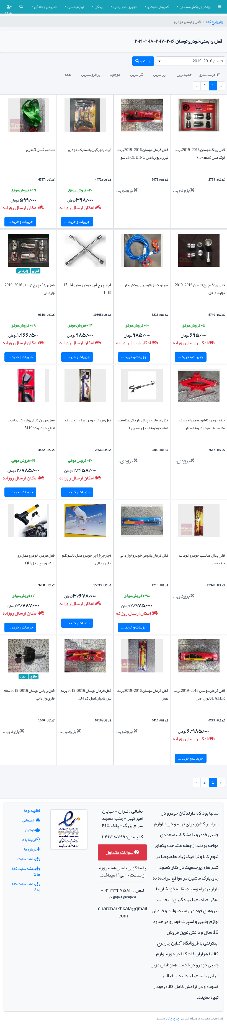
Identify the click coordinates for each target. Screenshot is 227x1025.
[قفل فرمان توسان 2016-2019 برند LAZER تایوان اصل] (199, 657)
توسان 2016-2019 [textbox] (208, 61)
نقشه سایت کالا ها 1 (26, 871)
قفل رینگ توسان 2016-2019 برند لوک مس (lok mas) (200, 153)
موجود (115, 74)
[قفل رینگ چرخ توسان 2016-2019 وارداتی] (28, 251)
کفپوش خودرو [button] (158, 7)
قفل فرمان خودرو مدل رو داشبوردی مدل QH (36, 559)
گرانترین (136, 74)
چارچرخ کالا (214, 21)
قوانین (30, 830)
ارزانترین (159, 74)
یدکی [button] (98, 7)
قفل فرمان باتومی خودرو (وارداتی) (143, 555)
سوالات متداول (119, 852)
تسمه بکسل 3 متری (40, 149)
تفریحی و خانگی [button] (45, 7)
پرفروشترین (90, 74)
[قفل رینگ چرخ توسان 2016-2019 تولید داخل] (199, 251)
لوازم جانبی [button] (76, 7)
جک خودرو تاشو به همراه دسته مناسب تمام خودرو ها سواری (202, 424)
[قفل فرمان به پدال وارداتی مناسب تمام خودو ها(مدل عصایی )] (142, 386)
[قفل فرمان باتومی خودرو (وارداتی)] (142, 522)
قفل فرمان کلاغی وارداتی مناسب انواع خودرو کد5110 (31, 424)
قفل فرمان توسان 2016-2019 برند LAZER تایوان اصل (199, 694)
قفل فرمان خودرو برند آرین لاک (88, 420)
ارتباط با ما (29, 839)
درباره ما (30, 849)
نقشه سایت (26, 859)
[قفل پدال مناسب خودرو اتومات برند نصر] (199, 522)
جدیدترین (184, 74)
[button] (219, 7)
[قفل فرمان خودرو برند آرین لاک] (85, 386)
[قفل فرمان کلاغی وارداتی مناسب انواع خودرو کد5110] (28, 386)
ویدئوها (30, 810)
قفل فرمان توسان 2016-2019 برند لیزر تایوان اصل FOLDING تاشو (142, 153)
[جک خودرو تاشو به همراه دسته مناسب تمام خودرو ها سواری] (199, 386)
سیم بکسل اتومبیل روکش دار (146, 285)
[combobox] (190, 61)
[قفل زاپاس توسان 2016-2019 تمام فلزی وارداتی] (28, 657)
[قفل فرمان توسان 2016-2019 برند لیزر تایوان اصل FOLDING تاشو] (142, 116)
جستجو (145, 61)
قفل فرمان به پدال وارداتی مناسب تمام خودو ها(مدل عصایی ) (143, 424)
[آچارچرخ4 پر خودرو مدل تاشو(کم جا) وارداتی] (85, 522)
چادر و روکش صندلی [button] (195, 7)
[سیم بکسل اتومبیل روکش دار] (142, 251)
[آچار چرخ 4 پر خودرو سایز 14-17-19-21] (85, 251)
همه (68, 74)
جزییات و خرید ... (77, 221)
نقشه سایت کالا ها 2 (26, 887)
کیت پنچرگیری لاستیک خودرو (89, 149)
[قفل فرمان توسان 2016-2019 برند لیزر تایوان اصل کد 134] (85, 657)
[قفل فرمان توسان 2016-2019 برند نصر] (142, 657)
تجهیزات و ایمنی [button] (125, 7)
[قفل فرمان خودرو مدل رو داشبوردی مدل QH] (28, 522)
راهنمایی (29, 820)
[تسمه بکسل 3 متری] (28, 116)
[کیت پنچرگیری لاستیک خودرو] (85, 116)
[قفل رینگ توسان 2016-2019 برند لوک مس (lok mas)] (199, 116)
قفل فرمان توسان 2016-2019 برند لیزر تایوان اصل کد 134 (85, 694)
